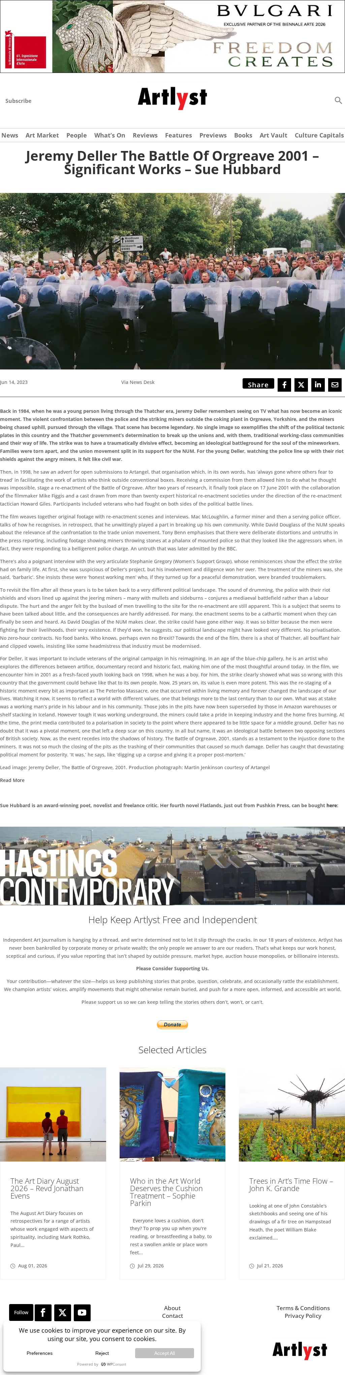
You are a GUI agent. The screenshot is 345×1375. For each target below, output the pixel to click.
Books (243, 136)
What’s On (109, 136)
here (331, 805)
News (9, 136)
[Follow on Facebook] (43, 1312)
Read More (12, 780)
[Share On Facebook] (284, 385)
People (76, 136)
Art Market (42, 136)
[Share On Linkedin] (318, 385)
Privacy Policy (303, 1316)
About (172, 1308)
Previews (213, 136)
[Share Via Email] (335, 385)
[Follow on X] (62, 1312)
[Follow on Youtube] (82, 1312)
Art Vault (273, 136)
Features (178, 136)
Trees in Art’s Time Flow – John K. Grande (291, 1184)
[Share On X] (301, 385)
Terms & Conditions (303, 1308)
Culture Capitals (319, 136)
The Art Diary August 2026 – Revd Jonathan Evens (47, 1188)
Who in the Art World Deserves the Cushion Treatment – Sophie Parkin (166, 1192)
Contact (172, 1316)
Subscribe (18, 101)
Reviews (145, 136)
